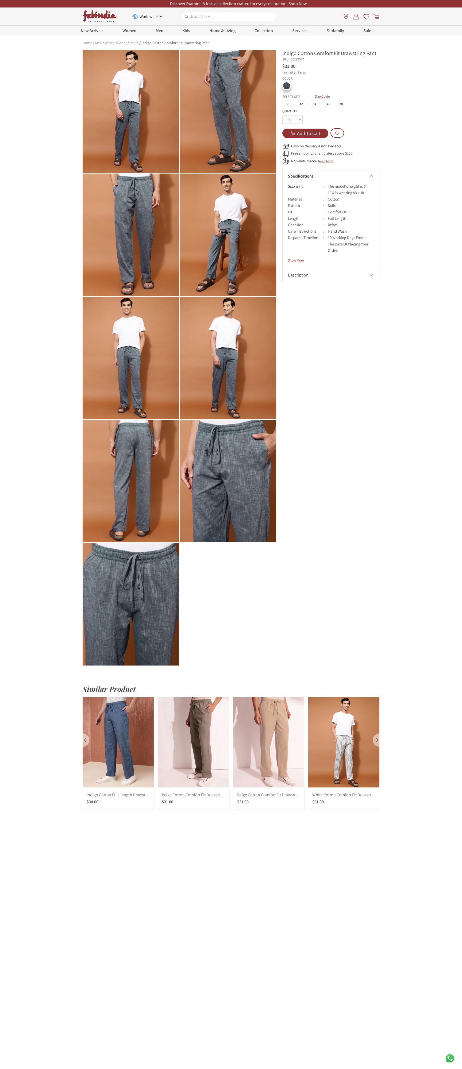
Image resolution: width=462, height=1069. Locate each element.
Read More (325, 161)
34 (314, 103)
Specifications (301, 176)
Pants (134, 42)
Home (87, 42)
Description (298, 275)
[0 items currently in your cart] (375, 16)
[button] (286, 86)
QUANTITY (289, 111)
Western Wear (116, 42)
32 (301, 103)
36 (328, 103)
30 (288, 103)
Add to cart (309, 133)
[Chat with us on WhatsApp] (450, 1058)
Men (98, 42)
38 (341, 103)
